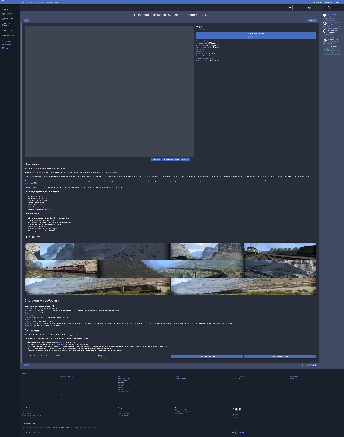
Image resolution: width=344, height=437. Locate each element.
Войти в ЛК (25, 412)
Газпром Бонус (122, 380)
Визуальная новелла (124, 378)
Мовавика (121, 389)
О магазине (329, 2)
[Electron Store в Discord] (240, 433)
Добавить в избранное (256, 33)
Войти (338, 2)
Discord (234, 417)
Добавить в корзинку (256, 37)
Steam (216, 41)
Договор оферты (123, 415)
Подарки (63, 395)
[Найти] (290, 7)
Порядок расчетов (123, 413)
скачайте (60, 342)
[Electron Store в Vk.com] (233, 433)
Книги (177, 376)
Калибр (120, 385)
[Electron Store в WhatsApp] (236, 433)
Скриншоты (156, 159)
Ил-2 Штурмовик (123, 384)
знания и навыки (181, 378)
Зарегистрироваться (28, 413)
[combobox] (152, 7)
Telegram (235, 416)
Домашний (121, 382)
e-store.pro (35, 432)
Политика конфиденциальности (31, 415)
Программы (294, 376)
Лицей (292, 378)
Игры (221, 41)
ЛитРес (120, 387)
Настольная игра (123, 391)
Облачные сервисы (239, 376)
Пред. (306, 20)
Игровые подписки (67, 376)
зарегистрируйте (60, 344)
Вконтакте (235, 414)
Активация (185, 159)
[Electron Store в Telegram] (243, 433)
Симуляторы (28, 2)
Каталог (24, 373)
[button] (109, 91)
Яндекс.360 (236, 378)
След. (312, 20)
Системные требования (171, 159)
